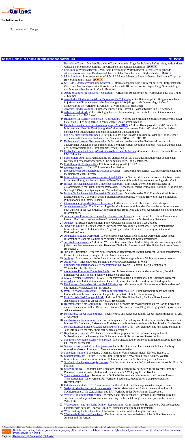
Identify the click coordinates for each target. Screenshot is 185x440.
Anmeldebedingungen (57, 430)
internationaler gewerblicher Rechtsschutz (88, 203)
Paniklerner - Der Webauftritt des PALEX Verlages (93, 284)
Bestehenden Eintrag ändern (28, 430)
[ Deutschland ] (20, 436)
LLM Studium (72, 76)
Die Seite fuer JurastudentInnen (82, 134)
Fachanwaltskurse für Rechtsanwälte (85, 141)
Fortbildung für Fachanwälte (80, 164)
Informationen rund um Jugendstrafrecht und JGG (92, 177)
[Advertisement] (104, 10)
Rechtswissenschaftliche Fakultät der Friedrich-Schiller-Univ (98, 326)
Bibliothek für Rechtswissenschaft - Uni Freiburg (92, 118)
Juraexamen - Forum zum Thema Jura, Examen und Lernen (98, 216)
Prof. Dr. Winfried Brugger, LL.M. (84, 297)
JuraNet (68, 222)
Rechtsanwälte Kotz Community (82, 303)
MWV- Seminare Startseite (79, 277)
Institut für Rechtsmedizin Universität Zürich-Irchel (93, 193)
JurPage (68, 251)
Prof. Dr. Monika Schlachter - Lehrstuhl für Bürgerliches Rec (99, 290)
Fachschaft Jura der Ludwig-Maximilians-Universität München (100, 151)
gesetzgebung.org (74, 167)
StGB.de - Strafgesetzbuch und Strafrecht (87, 82)
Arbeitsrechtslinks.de (76, 112)
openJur (68, 281)
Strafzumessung (73, 368)
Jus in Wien (70, 261)
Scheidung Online (74, 352)
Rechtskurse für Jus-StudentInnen (83, 313)
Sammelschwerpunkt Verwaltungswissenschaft (90, 346)
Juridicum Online (74, 225)
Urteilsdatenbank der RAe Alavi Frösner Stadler (91, 385)
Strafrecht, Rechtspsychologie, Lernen (86, 362)
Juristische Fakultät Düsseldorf (81, 235)
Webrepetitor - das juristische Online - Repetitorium (93, 404)
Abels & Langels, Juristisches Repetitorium (88, 92)
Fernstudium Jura (74, 157)
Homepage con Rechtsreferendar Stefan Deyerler (92, 170)
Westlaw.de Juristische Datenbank (83, 414)
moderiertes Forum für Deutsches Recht (86, 271)
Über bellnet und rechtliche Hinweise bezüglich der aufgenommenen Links (110, 430)
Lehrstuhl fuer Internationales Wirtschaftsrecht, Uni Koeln (97, 264)
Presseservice (20, 433)
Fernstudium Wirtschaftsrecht (80, 69)
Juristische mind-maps (76, 242)
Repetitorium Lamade (76, 333)
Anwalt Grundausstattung (78, 108)
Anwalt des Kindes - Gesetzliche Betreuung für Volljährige (97, 99)
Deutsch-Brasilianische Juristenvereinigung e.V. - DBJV (96, 125)
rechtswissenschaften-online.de (81, 320)
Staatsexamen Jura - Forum (79, 355)
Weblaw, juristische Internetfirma (83, 394)
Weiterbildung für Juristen (79, 411)
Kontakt (36, 433)
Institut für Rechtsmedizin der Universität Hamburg (93, 183)
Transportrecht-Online (76, 375)
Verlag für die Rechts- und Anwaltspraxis (87, 388)
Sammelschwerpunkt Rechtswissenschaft (87, 339)
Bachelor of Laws (74, 63)
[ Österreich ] (35, 436)
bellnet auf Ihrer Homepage (167, 430)
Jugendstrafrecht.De (75, 206)
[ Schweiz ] (49, 436)
